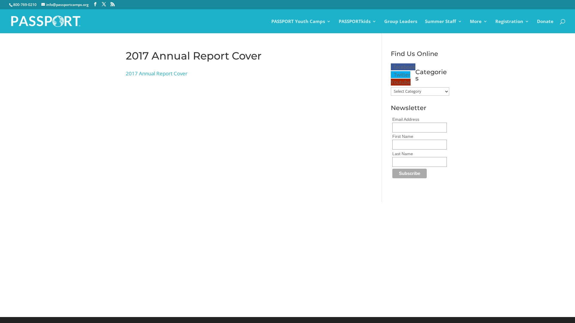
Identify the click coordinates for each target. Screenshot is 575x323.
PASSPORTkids (354, 21)
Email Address (405, 119)
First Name (402, 136)
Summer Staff (440, 21)
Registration (509, 21)
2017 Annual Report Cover (156, 73)
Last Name (402, 153)
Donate (545, 21)
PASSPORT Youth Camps (298, 21)
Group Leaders (400, 21)
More (476, 21)
